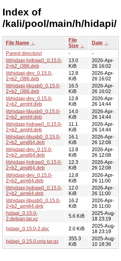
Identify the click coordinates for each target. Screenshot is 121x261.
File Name (17, 42)
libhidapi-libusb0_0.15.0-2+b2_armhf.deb (33, 114)
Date (97, 42)
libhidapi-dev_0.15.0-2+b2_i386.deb (29, 76)
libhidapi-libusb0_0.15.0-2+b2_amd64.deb (33, 139)
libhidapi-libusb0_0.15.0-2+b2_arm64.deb (33, 203)
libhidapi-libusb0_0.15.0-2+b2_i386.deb (33, 88)
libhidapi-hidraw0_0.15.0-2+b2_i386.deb (34, 63)
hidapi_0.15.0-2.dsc (27, 228)
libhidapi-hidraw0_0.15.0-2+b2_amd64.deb (34, 165)
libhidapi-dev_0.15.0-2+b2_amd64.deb (29, 152)
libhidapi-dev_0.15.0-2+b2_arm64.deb (29, 178)
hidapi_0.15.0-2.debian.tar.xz (22, 216)
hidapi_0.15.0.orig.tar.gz (32, 241)
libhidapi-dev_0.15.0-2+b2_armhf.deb (29, 101)
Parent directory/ (24, 53)
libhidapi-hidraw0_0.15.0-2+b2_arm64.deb (34, 190)
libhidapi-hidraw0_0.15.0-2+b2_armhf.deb (34, 127)
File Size (73, 42)
